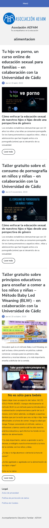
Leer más (8, 151)
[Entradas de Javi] (4, 83)
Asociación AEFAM (24, 27)
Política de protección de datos (15, 498)
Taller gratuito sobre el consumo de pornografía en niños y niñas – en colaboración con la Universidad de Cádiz (24, 176)
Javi (7, 83)
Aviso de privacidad (10, 493)
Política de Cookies (10, 503)
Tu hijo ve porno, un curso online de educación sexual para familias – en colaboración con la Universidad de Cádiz (22, 64)
